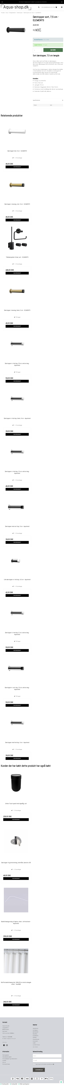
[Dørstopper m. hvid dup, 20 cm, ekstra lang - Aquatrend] (17, 346)
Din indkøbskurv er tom (48, 7)
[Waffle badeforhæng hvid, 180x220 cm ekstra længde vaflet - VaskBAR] (16, 964)
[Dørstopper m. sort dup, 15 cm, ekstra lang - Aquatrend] (17, 670)
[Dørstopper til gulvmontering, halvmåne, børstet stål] (16, 844)
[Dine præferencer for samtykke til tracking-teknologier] (61, 1082)
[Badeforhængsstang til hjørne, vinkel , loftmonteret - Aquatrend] (16, 903)
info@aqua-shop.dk (11, 1038)
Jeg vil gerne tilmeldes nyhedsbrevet (49, 1064)
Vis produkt (17, 166)
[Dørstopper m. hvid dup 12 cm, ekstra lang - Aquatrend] (17, 615)
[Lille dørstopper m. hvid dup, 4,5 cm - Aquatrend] (17, 562)
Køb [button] (54, 50)
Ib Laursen (35, 1041)
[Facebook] (4, 1045)
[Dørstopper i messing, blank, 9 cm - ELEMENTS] (17, 293)
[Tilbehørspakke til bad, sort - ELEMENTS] (17, 240)
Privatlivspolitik (5, 1084)
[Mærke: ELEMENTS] (37, 32)
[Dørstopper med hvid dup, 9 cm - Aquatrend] (17, 725)
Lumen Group (36, 1044)
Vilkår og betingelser (24, 1084)
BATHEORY (35, 1032)
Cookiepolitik (14, 1084)
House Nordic (36, 1039)
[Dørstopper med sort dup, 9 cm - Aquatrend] (17, 509)
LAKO (34, 1043)
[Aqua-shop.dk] (16, 7)
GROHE (34, 1037)
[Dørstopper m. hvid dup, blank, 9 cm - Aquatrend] (17, 401)
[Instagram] (7, 1045)
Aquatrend (35, 1028)
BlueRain (35, 1033)
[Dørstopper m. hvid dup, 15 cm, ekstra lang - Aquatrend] (17, 454)
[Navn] (47, 1056)
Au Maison (35, 1030)
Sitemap (4, 1042)
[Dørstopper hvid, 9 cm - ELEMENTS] (17, 133)
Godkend (38, 1069)
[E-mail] (47, 1060)
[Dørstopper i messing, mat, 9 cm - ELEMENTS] (17, 187)
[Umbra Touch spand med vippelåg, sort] (16, 785)
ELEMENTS (35, 1035)
